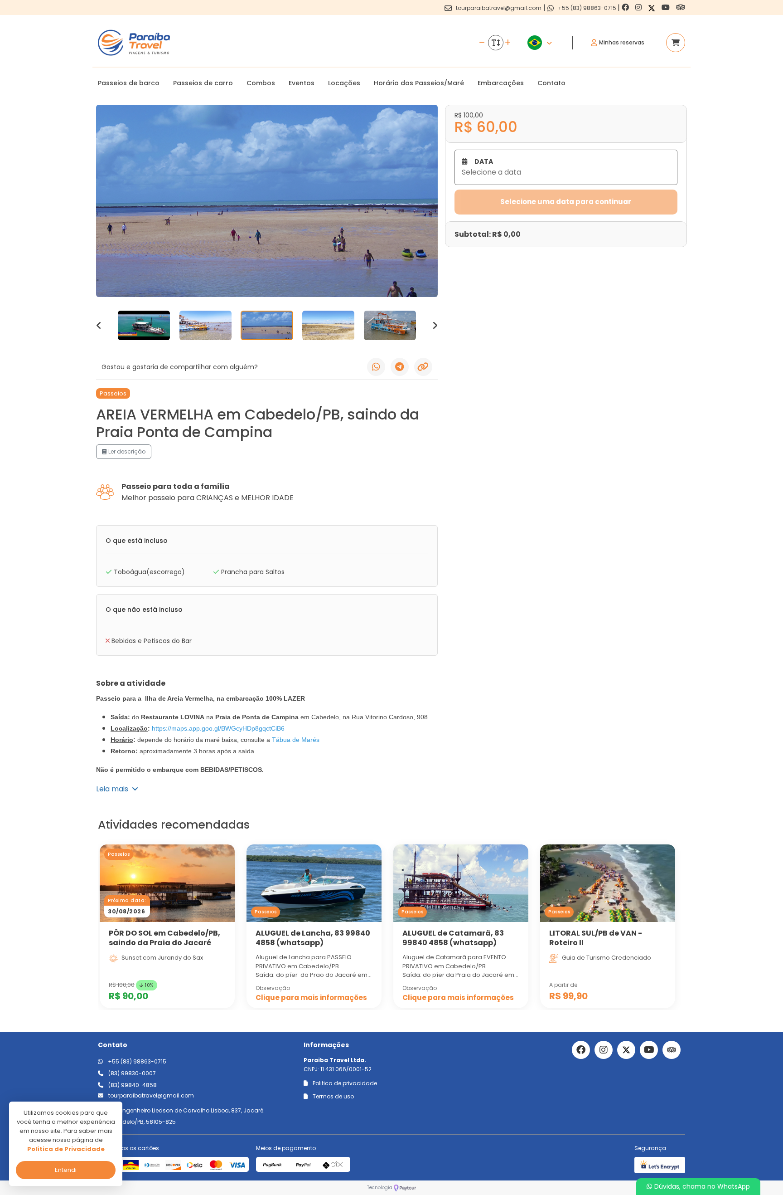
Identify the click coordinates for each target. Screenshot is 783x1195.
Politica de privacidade (344, 1083)
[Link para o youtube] (667, 7)
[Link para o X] (652, 7)
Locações (344, 83)
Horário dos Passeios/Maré (419, 83)
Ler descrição (126, 451)
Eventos (301, 83)
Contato (551, 83)
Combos (260, 83)
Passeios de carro (203, 83)
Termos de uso (332, 1096)
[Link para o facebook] (626, 7)
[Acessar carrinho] (675, 42)
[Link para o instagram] (639, 7)
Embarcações (501, 83)
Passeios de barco (129, 83)
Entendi (66, 1170)
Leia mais (114, 789)
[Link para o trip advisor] (680, 7)
